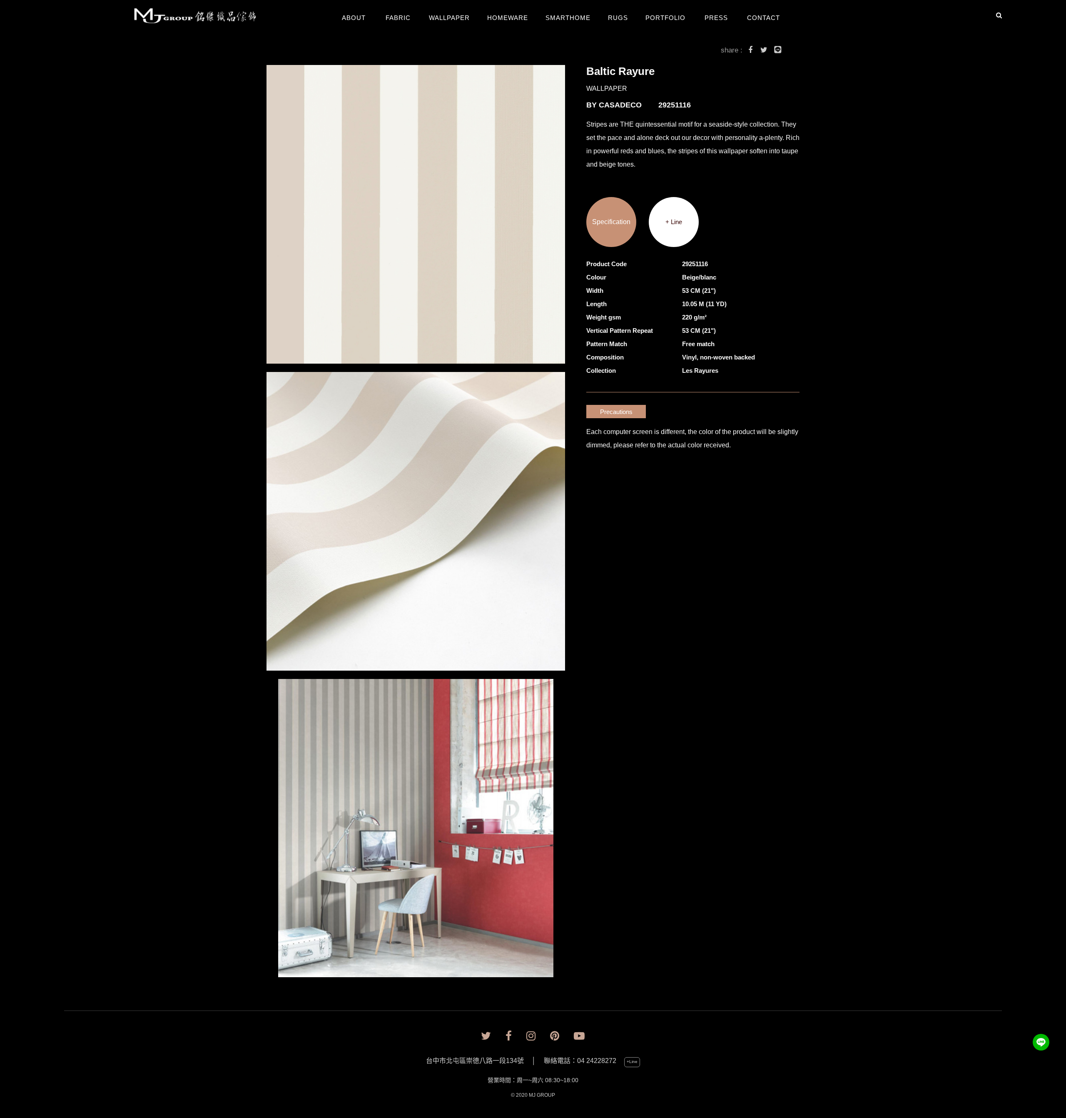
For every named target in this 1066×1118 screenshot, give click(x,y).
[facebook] (509, 1036)
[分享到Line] (778, 51)
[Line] (1041, 1042)
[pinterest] (554, 1036)
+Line (632, 1061)
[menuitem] (201, 16)
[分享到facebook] (750, 51)
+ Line (673, 221)
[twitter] (486, 1036)
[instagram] (530, 1036)
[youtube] (579, 1036)
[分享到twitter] (764, 51)
